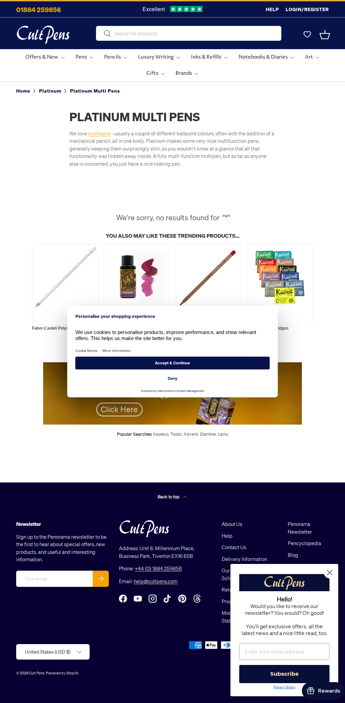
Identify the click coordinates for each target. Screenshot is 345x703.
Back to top (169, 496)
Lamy (223, 434)
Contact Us (234, 547)
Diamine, (208, 434)
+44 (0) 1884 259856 (158, 568)
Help (272, 9)
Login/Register (307, 9)
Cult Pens (36, 672)
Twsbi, (176, 434)
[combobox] (188, 33)
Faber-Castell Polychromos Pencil (63, 328)
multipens (99, 133)
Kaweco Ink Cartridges (267, 328)
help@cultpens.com (156, 581)
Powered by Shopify (62, 672)
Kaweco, (161, 434)
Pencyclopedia (304, 543)
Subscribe (284, 674)
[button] (324, 34)
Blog (293, 554)
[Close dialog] (330, 572)
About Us (232, 524)
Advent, (191, 434)
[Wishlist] (307, 34)
